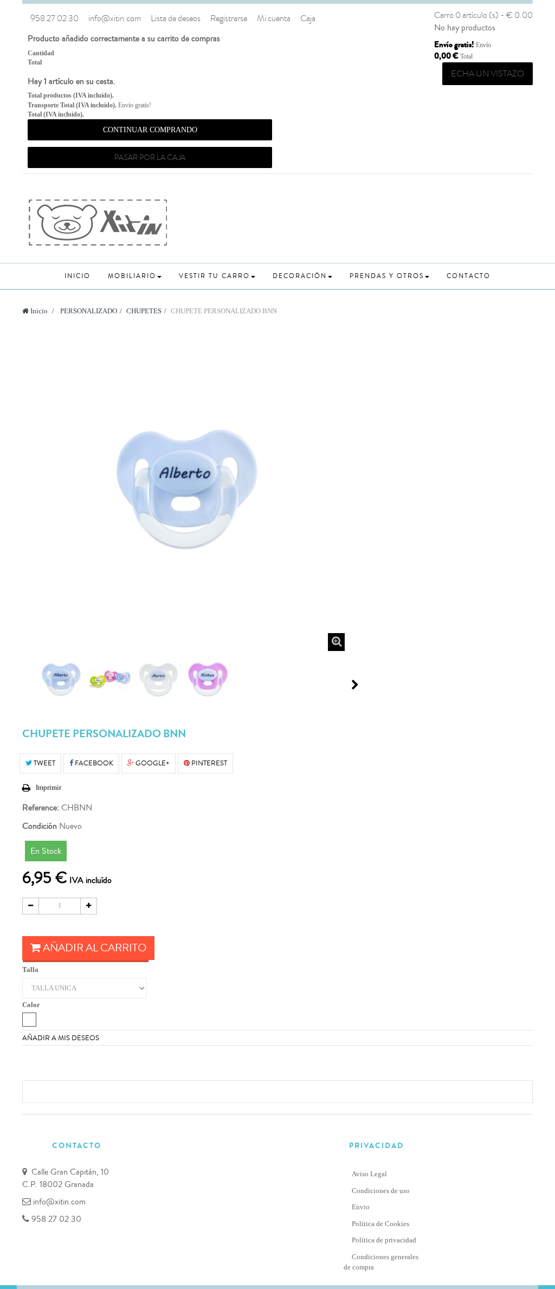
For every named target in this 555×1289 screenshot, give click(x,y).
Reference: (40, 808)
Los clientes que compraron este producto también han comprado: (26, 684)
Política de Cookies (380, 1224)
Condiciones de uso (381, 1191)
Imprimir (48, 787)
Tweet (43, 763)
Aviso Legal (369, 1174)
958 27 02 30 (54, 18)
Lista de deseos (176, 18)
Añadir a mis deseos (60, 1038)
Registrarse (228, 18)
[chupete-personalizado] (60, 679)
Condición (39, 826)
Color (32, 1005)
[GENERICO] (29, 1020)
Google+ (152, 763)
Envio (361, 1207)
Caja (307, 18)
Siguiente (355, 684)
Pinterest (208, 763)
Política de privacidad (384, 1240)
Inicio (38, 311)
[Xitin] (98, 222)
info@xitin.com (114, 18)
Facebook (93, 763)
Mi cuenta (274, 18)
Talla (31, 969)
